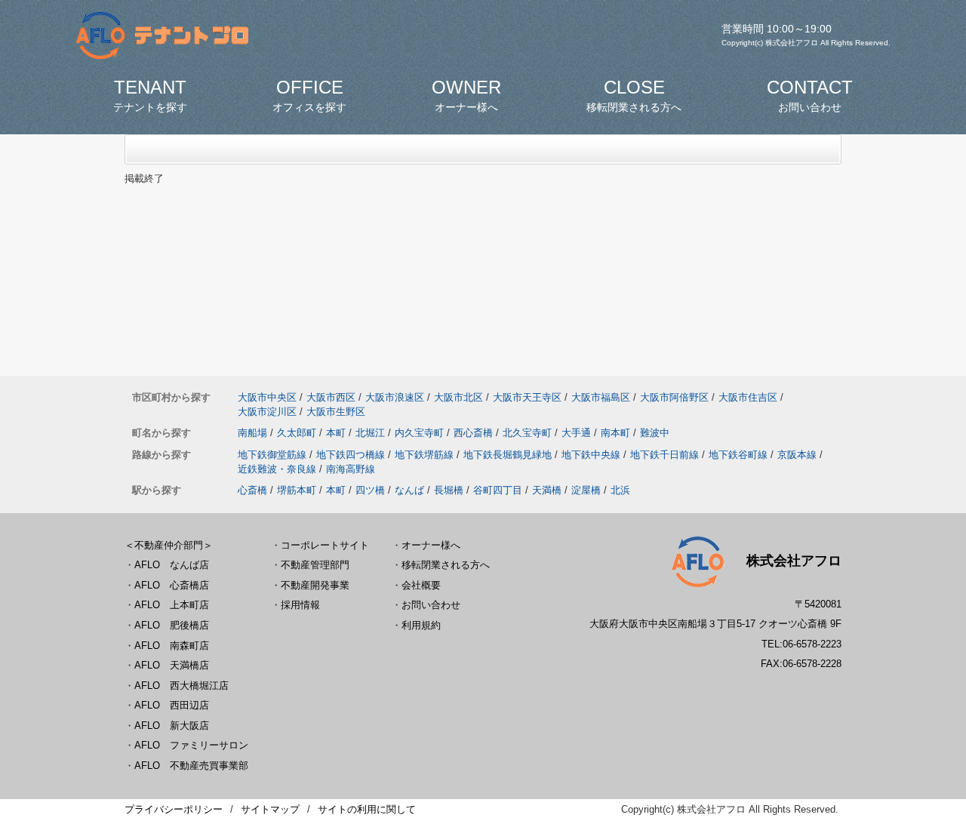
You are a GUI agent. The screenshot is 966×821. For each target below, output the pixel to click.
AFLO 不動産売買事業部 (191, 765)
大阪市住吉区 (747, 397)
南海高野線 (350, 469)
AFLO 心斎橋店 (171, 585)
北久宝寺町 (527, 432)
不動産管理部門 (315, 564)
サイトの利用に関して (367, 809)
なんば (409, 490)
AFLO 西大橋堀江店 (181, 685)
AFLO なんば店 (171, 564)
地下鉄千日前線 (664, 454)
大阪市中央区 (267, 397)
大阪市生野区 (335, 411)
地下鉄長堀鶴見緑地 (507, 454)
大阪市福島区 (600, 397)
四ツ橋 (370, 490)
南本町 (615, 432)
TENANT (150, 95)
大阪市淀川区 (267, 411)
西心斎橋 (473, 432)
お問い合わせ (430, 604)
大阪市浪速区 (394, 397)
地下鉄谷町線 (738, 454)
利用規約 (421, 625)
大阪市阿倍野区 (674, 397)
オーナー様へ (430, 545)
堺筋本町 (296, 490)
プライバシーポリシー (174, 809)
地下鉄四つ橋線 (350, 454)
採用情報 (300, 604)
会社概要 (421, 585)
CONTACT (810, 95)
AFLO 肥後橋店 (171, 625)
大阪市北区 (458, 397)
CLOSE (633, 95)
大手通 (576, 432)
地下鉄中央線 (590, 454)
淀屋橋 (586, 490)
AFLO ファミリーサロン (191, 745)
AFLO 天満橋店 (171, 665)
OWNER (466, 95)
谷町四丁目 (497, 490)
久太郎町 (296, 432)
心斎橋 (252, 490)
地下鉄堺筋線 (424, 454)
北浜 (620, 490)
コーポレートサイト (325, 545)
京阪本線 (797, 454)
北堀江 (370, 432)
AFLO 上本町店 (171, 604)
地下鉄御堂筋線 (272, 454)
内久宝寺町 (419, 432)
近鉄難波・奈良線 (277, 469)
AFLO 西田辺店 (171, 705)
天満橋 (546, 490)
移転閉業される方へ (445, 564)
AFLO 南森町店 (171, 645)
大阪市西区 (330, 397)
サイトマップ (270, 809)
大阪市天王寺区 (527, 397)
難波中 (654, 432)
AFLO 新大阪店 (171, 725)
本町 (336, 432)
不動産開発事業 (315, 585)
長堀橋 (448, 490)
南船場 (252, 432)
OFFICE (309, 95)
